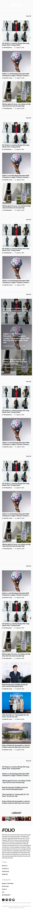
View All (28, 16)
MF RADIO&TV (6, 895)
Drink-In (4, 889)
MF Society (5, 886)
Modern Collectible (7, 883)
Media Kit (5, 874)
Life (3, 892)
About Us (4, 865)
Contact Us (5, 868)
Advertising (5, 871)
